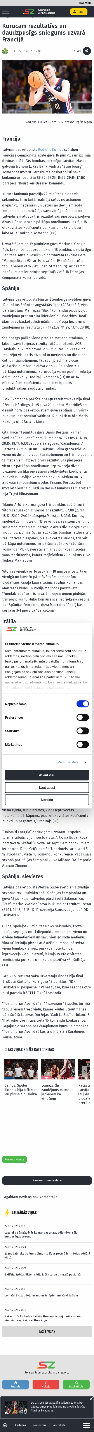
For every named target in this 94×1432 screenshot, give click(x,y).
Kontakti (85, 3)
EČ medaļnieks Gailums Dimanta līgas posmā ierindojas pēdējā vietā (47, 1255)
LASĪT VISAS (47, 1331)
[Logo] (39, 12)
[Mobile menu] (6, 12)
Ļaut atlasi (47, 787)
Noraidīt (47, 800)
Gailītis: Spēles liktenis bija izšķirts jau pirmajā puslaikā (20, 1089)
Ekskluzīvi (20, 1425)
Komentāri (39, 1425)
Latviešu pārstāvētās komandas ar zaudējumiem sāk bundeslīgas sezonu (40, 1234)
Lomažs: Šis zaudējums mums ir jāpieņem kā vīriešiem (57, 1092)
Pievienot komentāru (47, 1180)
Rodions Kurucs (50, 150)
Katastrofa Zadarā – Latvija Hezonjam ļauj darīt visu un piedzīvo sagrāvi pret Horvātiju (42, 1318)
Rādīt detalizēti (69, 762)
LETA (13, 51)
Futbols (16, 1386)
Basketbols (76, 1386)
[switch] (83, 717)
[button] (84, 1071)
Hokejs (46, 1386)
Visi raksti (59, 1425)
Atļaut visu (47, 775)
